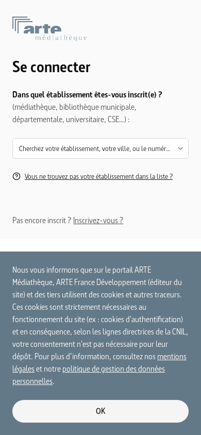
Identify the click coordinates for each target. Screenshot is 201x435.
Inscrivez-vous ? (98, 220)
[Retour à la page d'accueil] (100, 37)
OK (101, 411)
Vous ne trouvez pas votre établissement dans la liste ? (99, 176)
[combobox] (100, 148)
